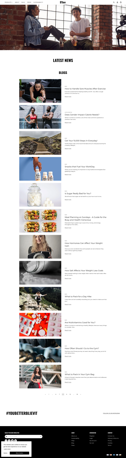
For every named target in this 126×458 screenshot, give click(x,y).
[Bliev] (63, 2)
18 (77, 394)
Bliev (66, 86)
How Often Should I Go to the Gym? (82, 348)
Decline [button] (5, 453)
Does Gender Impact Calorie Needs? (82, 115)
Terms (109, 445)
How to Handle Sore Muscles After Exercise (85, 89)
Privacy (110, 440)
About (17, 2)
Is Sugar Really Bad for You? (78, 193)
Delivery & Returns (113, 438)
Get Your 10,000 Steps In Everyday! (81, 141)
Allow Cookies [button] (19, 453)
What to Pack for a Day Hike (78, 296)
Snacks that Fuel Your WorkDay (80, 166)
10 (70, 394)
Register (92, 436)
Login (91, 438)
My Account (93, 440)
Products (8, 2)
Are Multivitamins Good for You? (80, 322)
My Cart (92, 443)
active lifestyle (68, 112)
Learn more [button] (7, 449)
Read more (68, 96)
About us (74, 436)
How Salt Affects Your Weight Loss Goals (84, 270)
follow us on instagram (111, 413)
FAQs (72, 440)
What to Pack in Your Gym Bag (79, 374)
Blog (23, 2)
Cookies (110, 443)
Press (29, 2)
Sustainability (38, 2)
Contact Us (111, 436)
